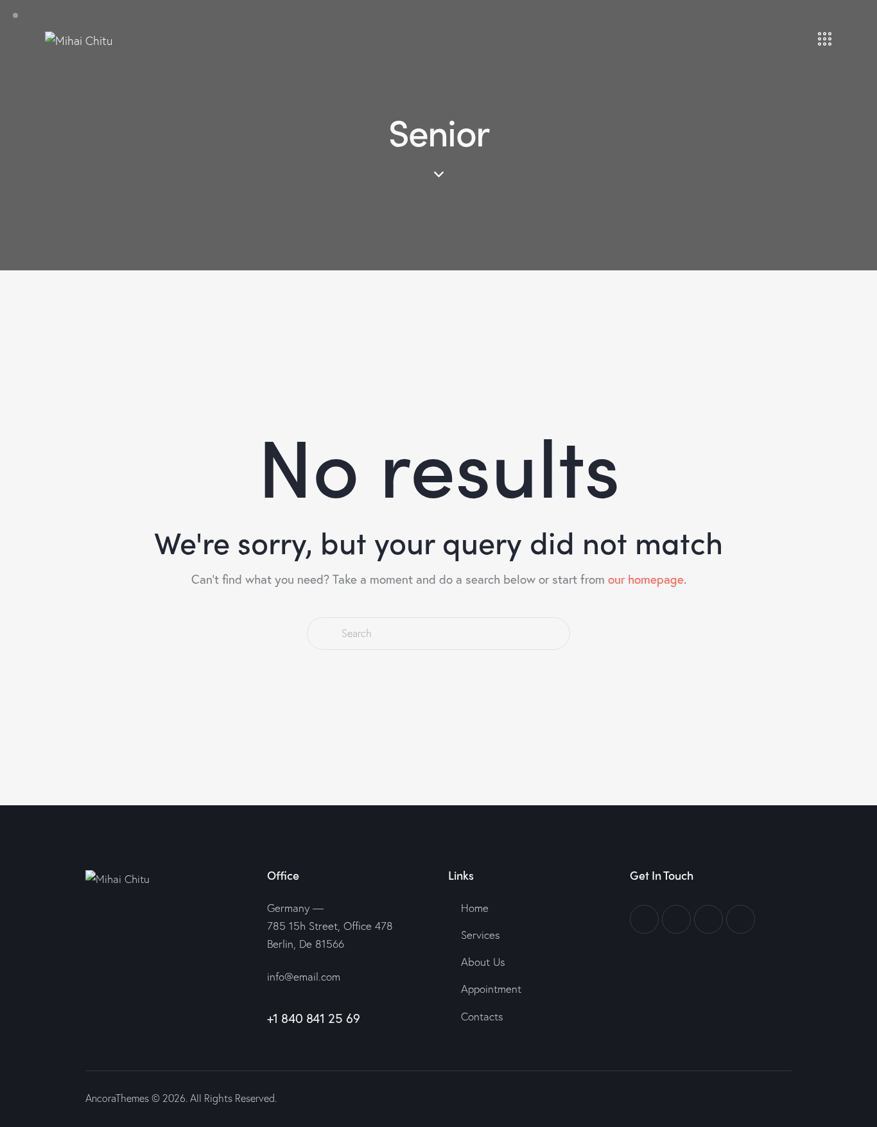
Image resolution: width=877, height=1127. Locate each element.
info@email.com (303, 976)
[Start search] (323, 633)
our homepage (646, 579)
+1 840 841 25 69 (313, 1018)
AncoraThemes (117, 1098)
